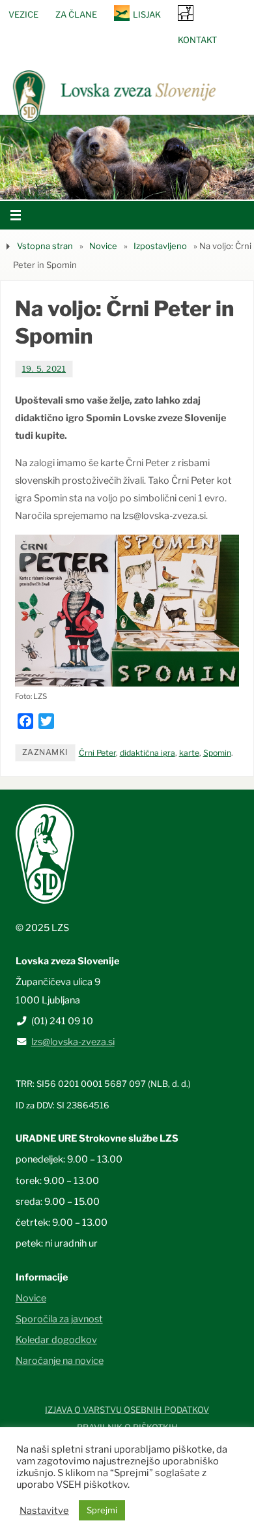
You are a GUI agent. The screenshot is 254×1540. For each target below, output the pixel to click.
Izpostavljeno (160, 246)
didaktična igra (147, 753)
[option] (127, 157)
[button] (88, 183)
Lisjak (147, 14)
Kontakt (197, 40)
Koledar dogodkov (56, 1340)
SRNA (185, 12)
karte (189, 753)
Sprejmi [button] (102, 1510)
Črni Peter (97, 753)
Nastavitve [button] (44, 1511)
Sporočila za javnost (59, 1319)
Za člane (76, 14)
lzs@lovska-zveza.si (73, 1042)
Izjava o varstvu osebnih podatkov (127, 1409)
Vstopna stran (45, 246)
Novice (103, 246)
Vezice (23, 14)
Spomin (217, 753)
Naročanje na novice (60, 1361)
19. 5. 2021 (44, 369)
